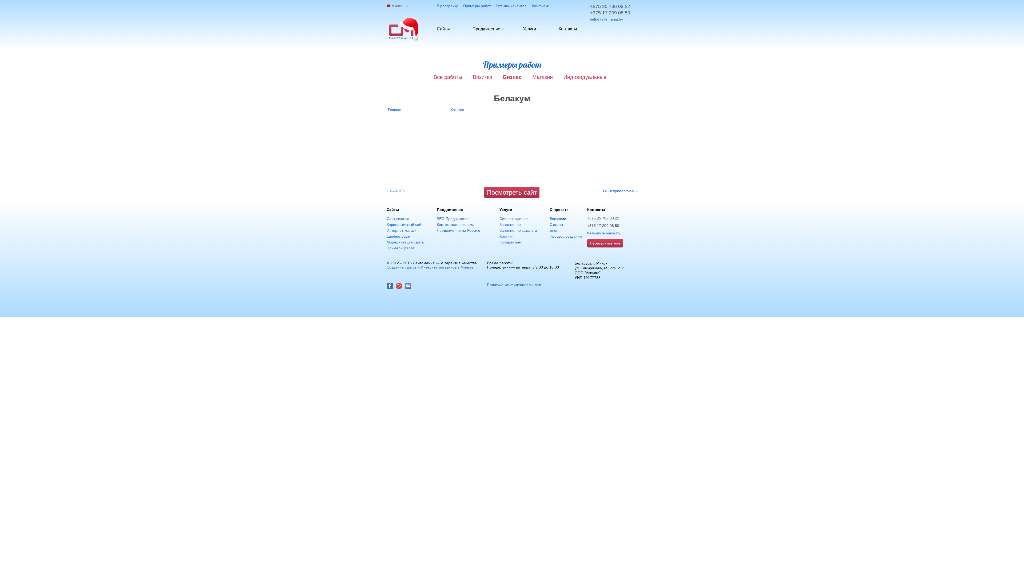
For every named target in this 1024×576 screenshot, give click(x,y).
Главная (395, 109)
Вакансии (558, 219)
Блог (554, 230)
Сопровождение (513, 219)
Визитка (482, 77)
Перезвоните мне (605, 243)
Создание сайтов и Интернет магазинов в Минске (430, 267)
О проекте (559, 209)
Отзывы (556, 224)
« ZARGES (396, 191)
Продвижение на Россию (458, 230)
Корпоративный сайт (405, 224)
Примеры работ (477, 6)
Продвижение (486, 29)
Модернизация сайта (405, 242)
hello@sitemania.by (606, 19)
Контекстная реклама (455, 224)
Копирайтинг (510, 242)
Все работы (448, 77)
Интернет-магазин (403, 230)
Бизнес (512, 77)
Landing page (398, 236)
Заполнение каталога (518, 230)
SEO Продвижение (453, 219)
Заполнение (510, 224)
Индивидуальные (584, 77)
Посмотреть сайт (512, 192)
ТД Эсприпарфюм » (620, 191)
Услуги (529, 29)
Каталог (457, 109)
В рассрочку (447, 6)
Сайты (443, 29)
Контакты (568, 29)
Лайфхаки (540, 6)
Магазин (542, 77)
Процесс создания (566, 236)
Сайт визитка (398, 219)
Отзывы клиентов (511, 6)
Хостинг (506, 236)
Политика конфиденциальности (514, 285)
